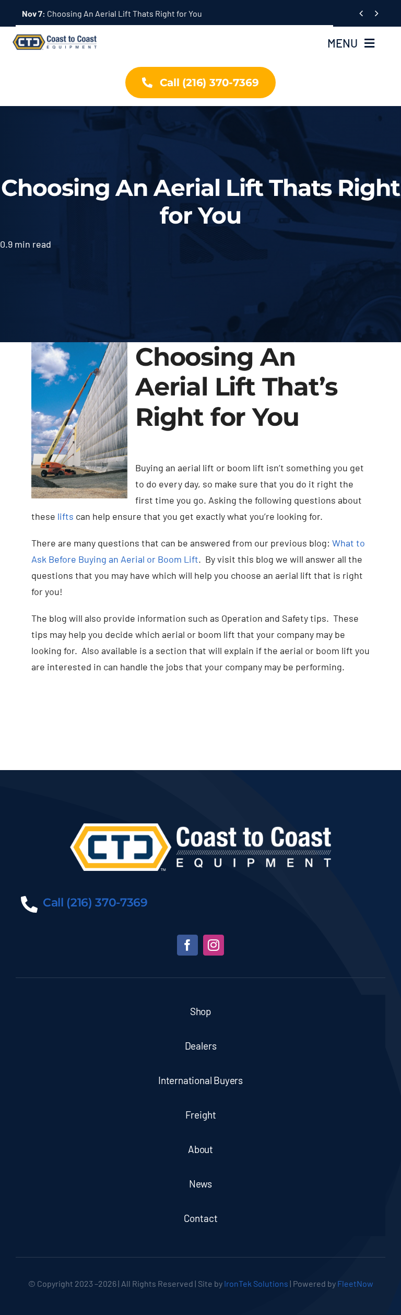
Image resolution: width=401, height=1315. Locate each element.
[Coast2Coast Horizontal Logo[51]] (56, 32)
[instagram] (213, 945)
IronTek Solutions (256, 1283)
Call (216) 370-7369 (95, 902)
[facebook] (187, 945)
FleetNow (355, 1283)
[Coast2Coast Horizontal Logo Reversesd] (200, 828)
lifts (65, 516)
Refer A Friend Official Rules (85, 13)
